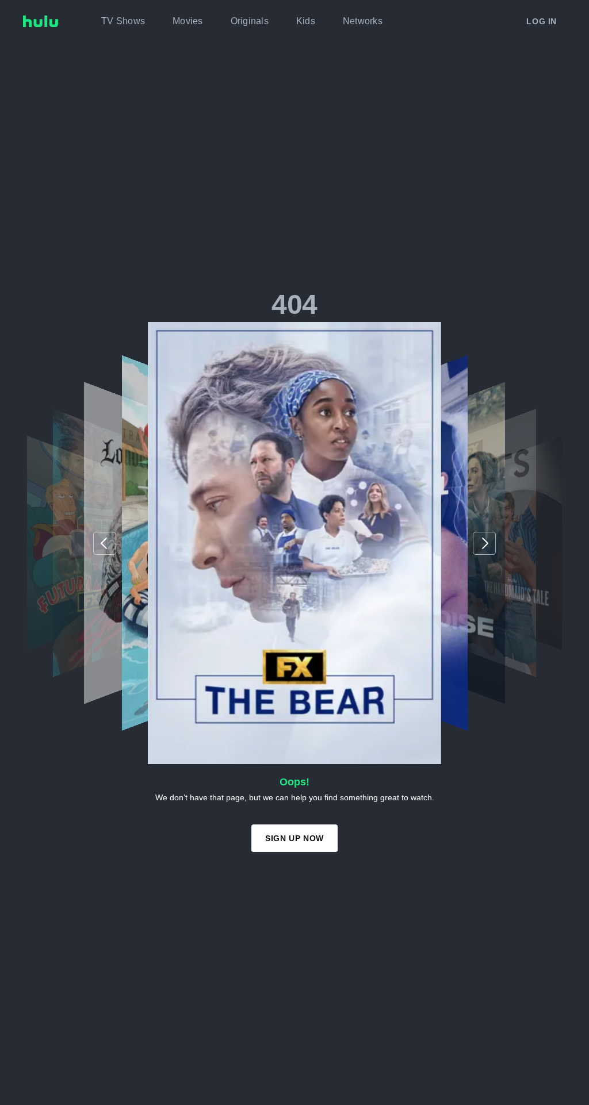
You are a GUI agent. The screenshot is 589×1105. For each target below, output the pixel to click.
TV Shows (123, 21)
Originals (250, 21)
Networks (363, 21)
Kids (305, 21)
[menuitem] (123, 21)
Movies (188, 21)
